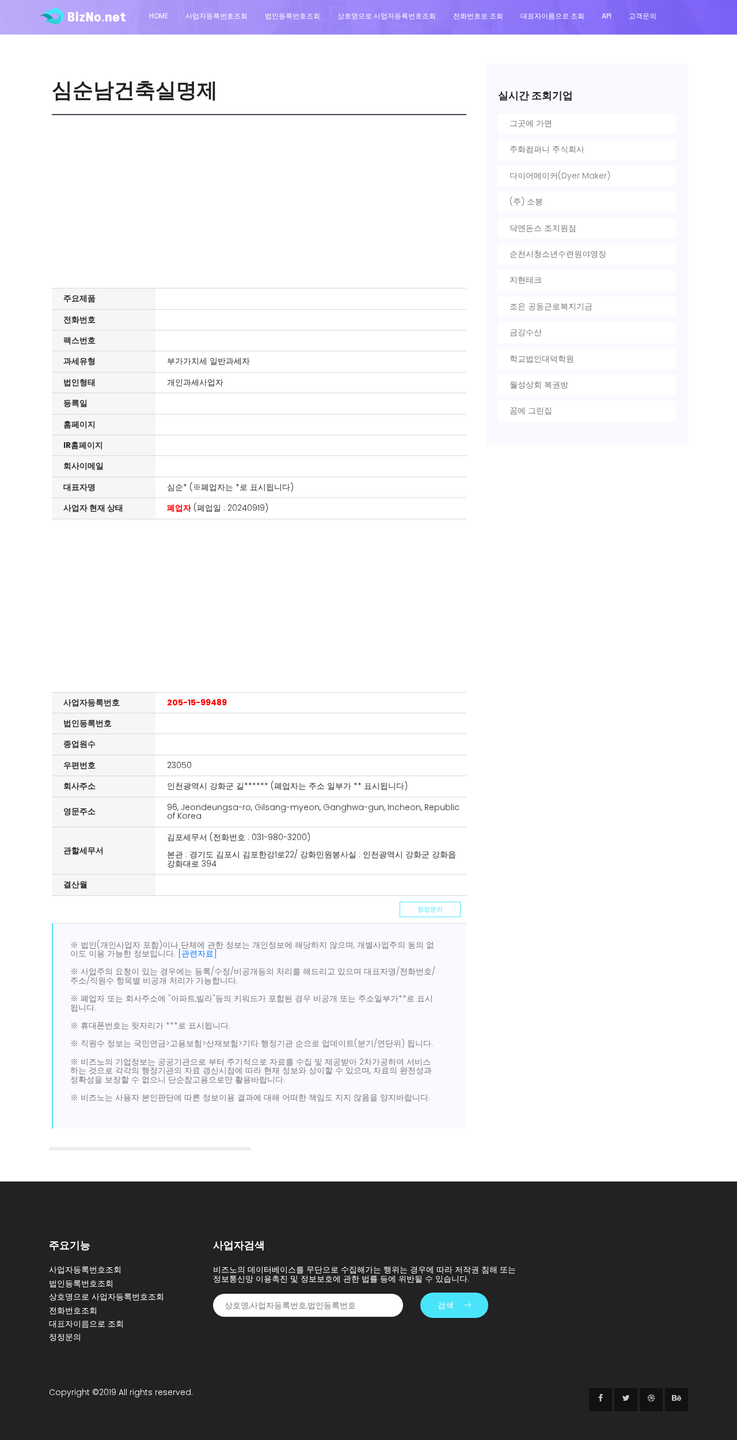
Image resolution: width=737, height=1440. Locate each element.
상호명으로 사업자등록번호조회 (386, 16)
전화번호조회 (73, 1310)
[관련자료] (197, 953)
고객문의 (642, 16)
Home (158, 16)
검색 (446, 1305)
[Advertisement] (262, 201)
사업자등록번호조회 (216, 16)
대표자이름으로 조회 (552, 16)
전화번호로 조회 (478, 16)
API (606, 16)
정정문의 (430, 909)
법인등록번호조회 (292, 16)
